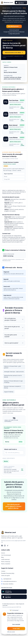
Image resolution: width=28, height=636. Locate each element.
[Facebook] (2, 545)
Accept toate (16, 628)
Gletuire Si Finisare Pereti (16, 7)
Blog (2, 557)
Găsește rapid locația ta (10, 449)
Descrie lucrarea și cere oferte (13, 52)
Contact (3, 571)
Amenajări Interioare (6, 7)
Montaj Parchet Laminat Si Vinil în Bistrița (13, 376)
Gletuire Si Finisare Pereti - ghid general (12, 367)
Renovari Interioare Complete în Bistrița (12, 387)
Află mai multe (11, 631)
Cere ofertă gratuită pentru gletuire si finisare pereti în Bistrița (13, 506)
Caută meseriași (5, 559)
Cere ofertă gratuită (13, 26)
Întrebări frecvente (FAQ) (7, 573)
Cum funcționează (6, 555)
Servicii (3, 553)
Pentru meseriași (5, 561)
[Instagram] (5, 545)
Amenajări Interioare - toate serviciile (14, 371)
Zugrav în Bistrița (8, 391)
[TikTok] (7, 545)
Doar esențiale (16, 624)
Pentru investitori (5, 563)
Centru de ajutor (5, 575)
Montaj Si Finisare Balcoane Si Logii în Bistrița (13, 381)
